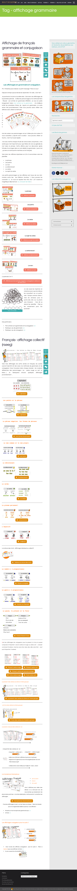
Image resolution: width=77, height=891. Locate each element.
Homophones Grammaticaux (23, 801)
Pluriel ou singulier (23, 583)
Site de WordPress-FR (7, 884)
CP (15, 2)
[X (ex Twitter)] (62, 173)
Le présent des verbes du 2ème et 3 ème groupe (23, 698)
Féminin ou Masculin (23, 604)
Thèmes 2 (52, 2)
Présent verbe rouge (14, 667)
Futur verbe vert (31, 675)
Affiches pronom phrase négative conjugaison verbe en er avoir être (23, 281)
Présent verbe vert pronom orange (23, 671)
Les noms (23, 456)
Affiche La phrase (29, 195)
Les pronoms (23, 520)
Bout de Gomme (9, 2)
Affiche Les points (31, 209)
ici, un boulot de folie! (24, 181)
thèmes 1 (46, 2)
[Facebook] (53, 173)
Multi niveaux (32, 2)
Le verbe (23, 498)
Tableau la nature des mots (22, 562)
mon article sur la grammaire (23, 103)
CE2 (22, 2)
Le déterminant (23, 477)
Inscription (4, 876)
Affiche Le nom (31, 270)
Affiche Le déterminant (31, 255)
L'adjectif (23, 541)
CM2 (25, 2)
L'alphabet (23, 393)
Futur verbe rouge (15, 675)
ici (8, 179)
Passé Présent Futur (22, 635)
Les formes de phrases (23, 436)
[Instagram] (58, 173)
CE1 (18, 2)
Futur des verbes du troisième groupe (23, 720)
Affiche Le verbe (31, 224)
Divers (69, 2)
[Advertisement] (38, 28)
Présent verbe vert (32, 667)
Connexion (4, 878)
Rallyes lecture (61, 2)
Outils (40, 2)
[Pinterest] (66, 173)
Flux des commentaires (8, 882)
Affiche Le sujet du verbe (31, 240)
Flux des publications (7, 880)
